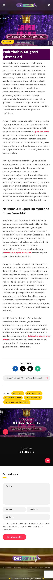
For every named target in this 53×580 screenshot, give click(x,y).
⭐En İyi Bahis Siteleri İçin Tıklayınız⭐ (26, 578)
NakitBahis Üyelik (33, 398)
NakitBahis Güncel (13, 398)
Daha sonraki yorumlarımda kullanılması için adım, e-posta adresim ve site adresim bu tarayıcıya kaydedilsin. (26, 526)
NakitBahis (17, 393)
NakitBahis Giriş (34, 393)
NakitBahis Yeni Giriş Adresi (16, 402)
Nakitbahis (7, 42)
